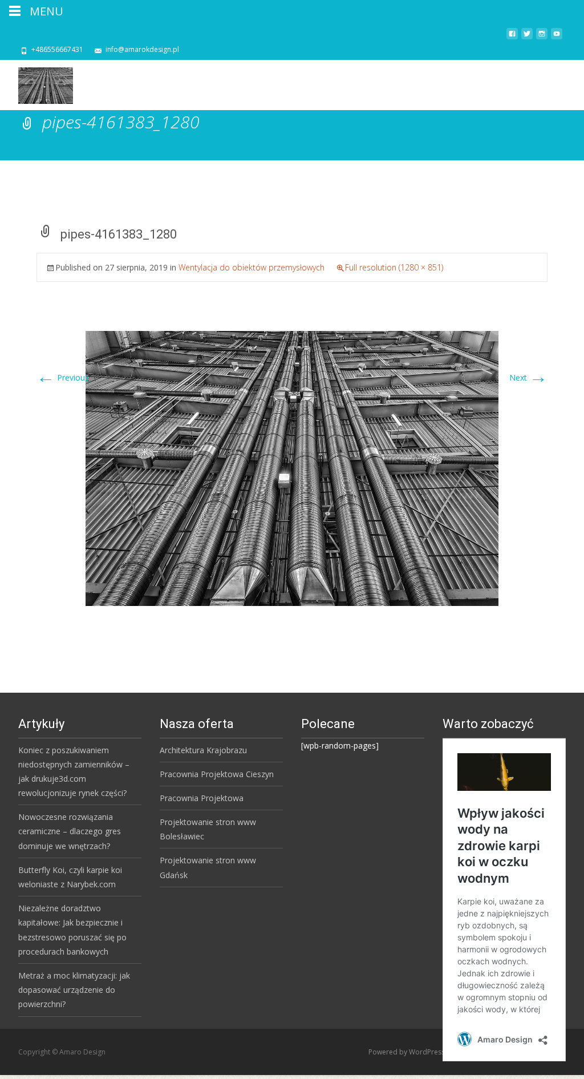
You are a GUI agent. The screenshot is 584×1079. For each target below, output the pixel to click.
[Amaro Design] (36, 83)
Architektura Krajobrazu (203, 750)
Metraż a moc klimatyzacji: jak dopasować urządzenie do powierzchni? (74, 989)
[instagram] (542, 38)
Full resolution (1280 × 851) (394, 267)
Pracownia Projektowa (202, 798)
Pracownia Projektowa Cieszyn (217, 774)
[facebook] (512, 38)
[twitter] (527, 38)
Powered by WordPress (407, 1052)
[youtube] (556, 38)
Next (528, 377)
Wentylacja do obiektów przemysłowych (252, 267)
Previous (62, 377)
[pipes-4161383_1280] (292, 467)
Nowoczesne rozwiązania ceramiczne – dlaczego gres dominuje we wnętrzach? (69, 831)
